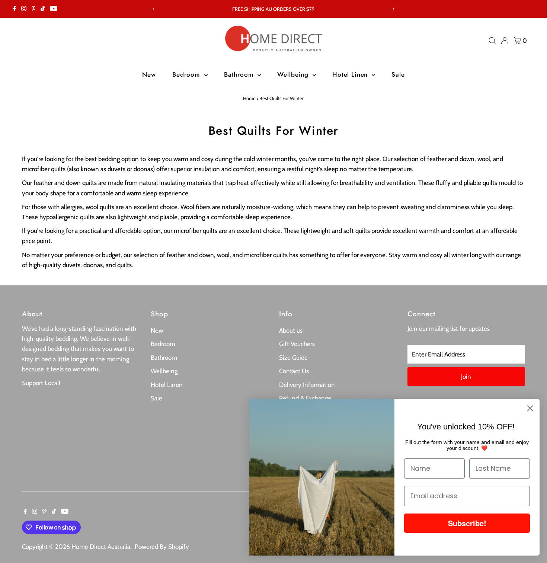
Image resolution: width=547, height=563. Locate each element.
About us (291, 330)
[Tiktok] (43, 9)
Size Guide (293, 357)
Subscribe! (467, 523)
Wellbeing (294, 74)
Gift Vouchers (297, 344)
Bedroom (187, 74)
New (149, 74)
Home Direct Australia (100, 546)
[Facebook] (14, 9)
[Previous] (153, 9)
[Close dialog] (530, 408)
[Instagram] (23, 9)
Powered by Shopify (162, 546)
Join (466, 376)
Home (249, 98)
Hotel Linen (351, 74)
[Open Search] (492, 40)
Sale (397, 74)
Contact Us (294, 371)
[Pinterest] (34, 9)
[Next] (393, 9)
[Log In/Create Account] (504, 40)
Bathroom (240, 74)
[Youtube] (53, 9)
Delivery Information (307, 384)
